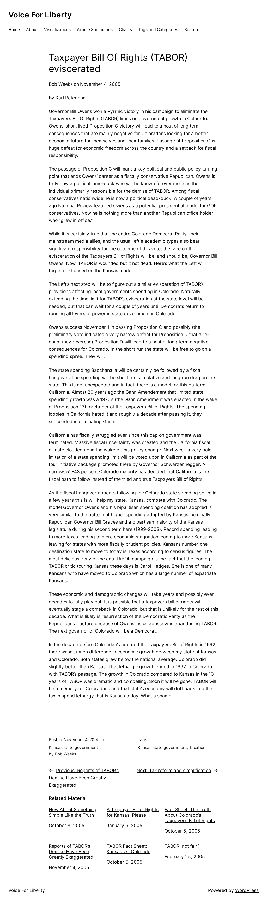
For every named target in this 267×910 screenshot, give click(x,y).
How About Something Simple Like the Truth (72, 812)
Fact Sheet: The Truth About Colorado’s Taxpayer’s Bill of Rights (190, 815)
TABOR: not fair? (182, 846)
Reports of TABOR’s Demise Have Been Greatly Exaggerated (71, 851)
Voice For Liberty (40, 14)
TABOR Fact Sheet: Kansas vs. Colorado (128, 848)
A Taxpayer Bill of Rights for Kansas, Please (133, 812)
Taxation (197, 747)
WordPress (247, 890)
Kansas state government (73, 747)
